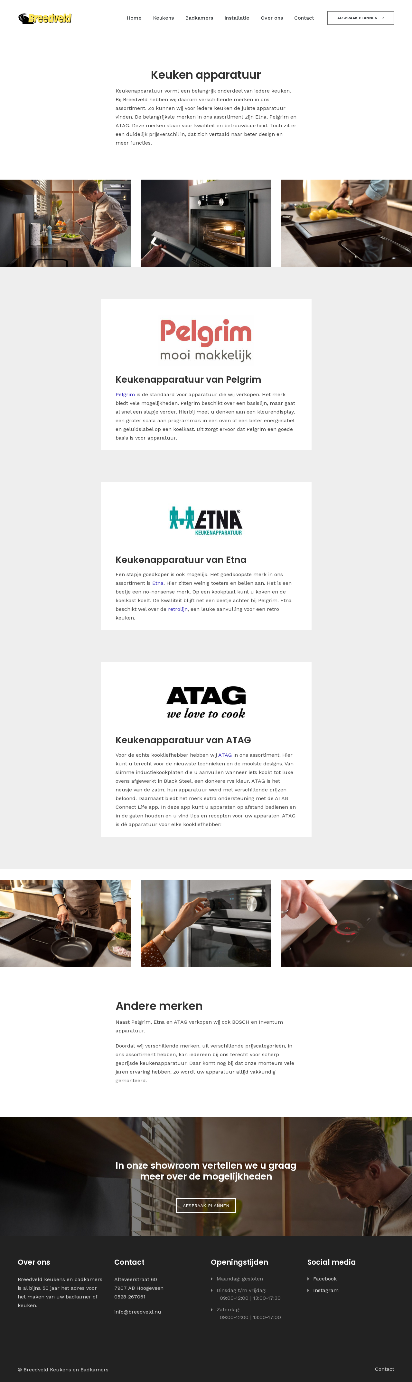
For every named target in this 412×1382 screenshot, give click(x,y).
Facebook (325, 1279)
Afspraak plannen (358, 18)
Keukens (163, 18)
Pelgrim (125, 394)
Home (134, 18)
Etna (158, 583)
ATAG (225, 755)
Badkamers (199, 18)
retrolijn (178, 609)
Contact (304, 18)
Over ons (272, 18)
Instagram (326, 1290)
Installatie (236, 18)
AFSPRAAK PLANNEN (206, 1205)
